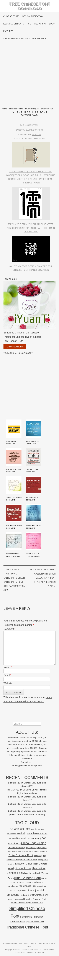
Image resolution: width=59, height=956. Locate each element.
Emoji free (43, 859)
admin (36, 125)
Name (7, 667)
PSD (29, 24)
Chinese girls (33, 847)
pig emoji (40, 886)
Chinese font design (17, 847)
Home (4, 109)
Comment (9, 629)
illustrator (27, 873)
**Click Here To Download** (18, 353)
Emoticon (11, 864)
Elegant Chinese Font (26, 859)
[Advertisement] (29, 74)
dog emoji (38, 856)
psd (21, 890)
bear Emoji (35, 829)
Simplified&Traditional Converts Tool (24, 39)
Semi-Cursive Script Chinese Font (27, 903)
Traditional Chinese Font (27, 927)
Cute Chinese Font (20, 855)
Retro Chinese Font (15, 899)
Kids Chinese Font (27, 878)
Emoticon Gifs (36, 864)
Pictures (8, 31)
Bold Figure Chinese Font (31, 833)
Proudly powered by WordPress (16, 943)
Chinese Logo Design (19, 851)
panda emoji (31, 882)
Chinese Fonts (11, 16)
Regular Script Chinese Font (34, 895)
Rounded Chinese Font (34, 899)
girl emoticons (23, 868)
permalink (36, 135)
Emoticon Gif (22, 863)
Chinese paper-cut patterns (37, 851)
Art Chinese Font (20, 828)
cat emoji (36, 838)
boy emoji (12, 838)
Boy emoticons (23, 838)
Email (7, 675)
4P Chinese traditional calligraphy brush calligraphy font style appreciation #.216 (43, 577)
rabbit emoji (29, 890)
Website (7, 683)
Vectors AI (40, 24)
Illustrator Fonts (13, 24)
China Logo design (33, 843)
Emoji (52, 24)
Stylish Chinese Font (35, 922)
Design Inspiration (32, 16)
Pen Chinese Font (27, 886)
